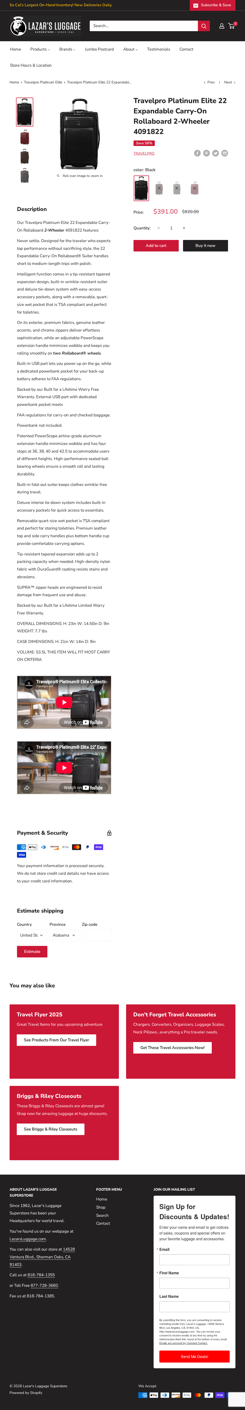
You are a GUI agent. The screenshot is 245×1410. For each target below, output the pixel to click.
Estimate (32, 951)
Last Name (169, 1296)
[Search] (204, 26)
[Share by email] (224, 153)
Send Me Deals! (194, 1356)
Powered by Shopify (26, 1392)
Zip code (89, 924)
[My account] (221, 26)
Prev (211, 82)
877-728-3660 (44, 1285)
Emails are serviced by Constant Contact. (183, 1343)
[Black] (141, 188)
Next (228, 82)
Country (24, 924)
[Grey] (176, 188)
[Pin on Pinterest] (206, 153)
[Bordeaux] (194, 188)
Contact (103, 1223)
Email (164, 1249)
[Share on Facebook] (197, 153)
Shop (101, 1207)
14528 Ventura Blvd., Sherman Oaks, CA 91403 (42, 1257)
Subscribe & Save (216, 5)
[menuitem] (16, 49)
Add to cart (156, 245)
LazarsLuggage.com (28, 1239)
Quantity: (142, 228)
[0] (231, 26)
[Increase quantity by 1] (184, 228)
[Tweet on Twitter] (215, 153)
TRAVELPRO (144, 153)
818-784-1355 (41, 1275)
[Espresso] (159, 188)
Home (14, 82)
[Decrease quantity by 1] (159, 228)
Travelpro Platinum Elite (43, 82)
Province (58, 924)
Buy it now (205, 245)
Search (102, 1215)
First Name (169, 1273)
